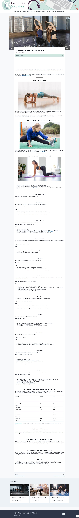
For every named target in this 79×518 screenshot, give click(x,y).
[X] (64, 514)
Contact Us (62, 11)
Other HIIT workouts (18, 423)
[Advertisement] (39, 63)
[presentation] (19, 490)
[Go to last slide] (11, 493)
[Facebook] (63, 514)
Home (15, 11)
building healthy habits (25, 75)
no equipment (43, 151)
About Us (58, 11)
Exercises (54, 11)
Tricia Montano (18, 52)
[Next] (67, 493)
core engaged (50, 231)
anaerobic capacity (34, 187)
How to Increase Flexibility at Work (59, 475)
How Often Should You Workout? (19, 475)
